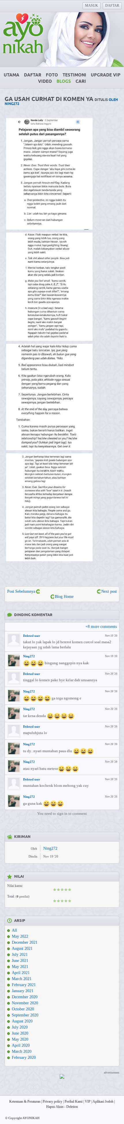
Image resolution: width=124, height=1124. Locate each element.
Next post (109, 591)
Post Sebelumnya (21, 591)
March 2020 (21, 1051)
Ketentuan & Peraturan (24, 1101)
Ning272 (29, 656)
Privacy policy (52, 1101)
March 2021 (21, 979)
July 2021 (20, 954)
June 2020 (20, 1033)
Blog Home (64, 596)
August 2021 (22, 948)
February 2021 (24, 985)
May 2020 (20, 1039)
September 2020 (25, 1015)
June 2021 (20, 960)
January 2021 (22, 991)
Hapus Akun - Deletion (62, 1107)
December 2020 (24, 997)
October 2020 (23, 1009)
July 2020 (20, 1027)
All (14, 930)
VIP (88, 1101)
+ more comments (101, 626)
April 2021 (21, 973)
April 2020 (21, 1045)
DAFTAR (112, 5)
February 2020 (24, 1057)
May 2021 (20, 966)
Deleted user (31, 635)
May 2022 (20, 936)
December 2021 (24, 942)
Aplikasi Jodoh (103, 1101)
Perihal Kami (73, 1101)
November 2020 (25, 1003)
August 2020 (22, 1021)
